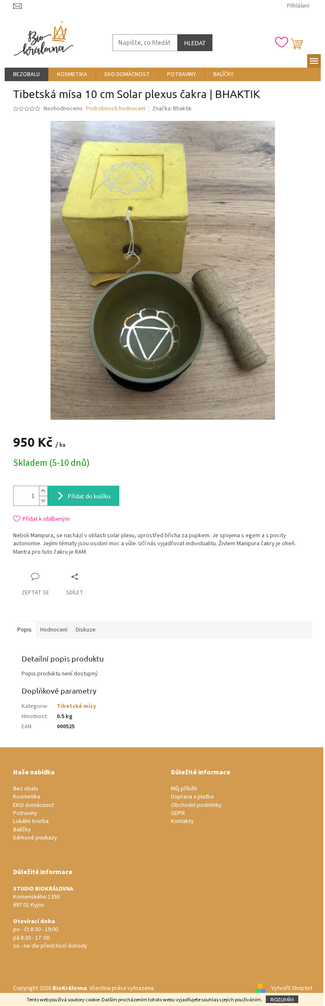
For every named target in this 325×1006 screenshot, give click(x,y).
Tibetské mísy (76, 706)
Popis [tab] (24, 630)
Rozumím (282, 999)
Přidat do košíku (89, 496)
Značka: (172, 108)
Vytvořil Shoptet (291, 988)
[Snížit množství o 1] (43, 501)
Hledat (195, 42)
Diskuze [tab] (86, 630)
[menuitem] (26, 74)
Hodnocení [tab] (53, 630)
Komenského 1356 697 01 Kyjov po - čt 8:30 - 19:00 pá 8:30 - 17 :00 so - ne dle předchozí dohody (50, 918)
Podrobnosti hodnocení (116, 109)
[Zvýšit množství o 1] (43, 491)
